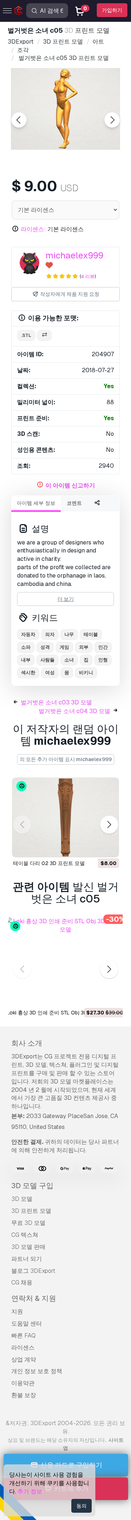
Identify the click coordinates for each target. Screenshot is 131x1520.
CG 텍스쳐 (24, 1235)
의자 (50, 634)
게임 (64, 647)
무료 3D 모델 (28, 1223)
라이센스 (23, 1347)
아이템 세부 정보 (36, 503)
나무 (69, 634)
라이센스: (33, 229)
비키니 (86, 672)
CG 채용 (21, 1282)
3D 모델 (21, 1199)
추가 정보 (29, 1491)
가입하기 (112, 10)
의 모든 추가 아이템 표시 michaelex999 (66, 759)
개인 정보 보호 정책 (36, 1371)
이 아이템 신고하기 (70, 485)
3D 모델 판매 (28, 1247)
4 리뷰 (88, 276)
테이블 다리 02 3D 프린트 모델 (49, 863)
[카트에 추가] (93, 847)
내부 (26, 660)
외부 (83, 647)
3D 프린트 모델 (31, 1211)
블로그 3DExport (33, 1271)
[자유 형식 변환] (44, 335)
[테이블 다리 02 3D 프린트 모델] (65, 817)
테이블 (91, 634)
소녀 (69, 660)
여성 (50, 672)
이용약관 (23, 1383)
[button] (109, 825)
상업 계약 (23, 1359)
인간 (103, 647)
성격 (45, 647)
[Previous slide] (19, 120)
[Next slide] (112, 120)
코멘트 (74, 503)
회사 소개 (26, 1043)
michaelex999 (74, 255)
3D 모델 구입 (32, 1185)
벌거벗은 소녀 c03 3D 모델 (56, 702)
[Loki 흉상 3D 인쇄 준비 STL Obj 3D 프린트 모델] (65, 962)
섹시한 (28, 672)
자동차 (28, 634)
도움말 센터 (26, 1323)
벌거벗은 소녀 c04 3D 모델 (74, 711)
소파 (26, 647)
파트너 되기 (26, 1259)
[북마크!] (108, 847)
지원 (17, 1311)
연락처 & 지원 (33, 1298)
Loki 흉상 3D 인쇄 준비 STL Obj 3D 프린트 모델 (61, 1012)
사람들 (47, 660)
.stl (26, 335)
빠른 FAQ (23, 1335)
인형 (103, 660)
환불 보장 (23, 1395)
